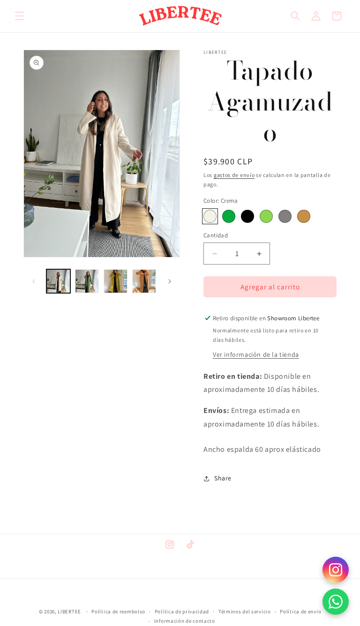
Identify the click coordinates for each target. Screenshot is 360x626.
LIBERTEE (69, 611)
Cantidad (215, 235)
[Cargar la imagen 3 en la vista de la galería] (116, 281)
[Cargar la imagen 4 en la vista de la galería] (144, 281)
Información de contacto (184, 621)
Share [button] (223, 478)
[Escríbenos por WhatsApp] (335, 602)
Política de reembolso (118, 611)
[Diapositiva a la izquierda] (33, 281)
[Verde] (228, 216)
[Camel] (303, 216)
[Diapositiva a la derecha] (169, 281)
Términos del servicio (244, 611)
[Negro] (247, 216)
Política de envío (300, 611)
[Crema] (210, 216)
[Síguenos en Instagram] (335, 570)
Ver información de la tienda (256, 354)
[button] (19, 16)
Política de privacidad (182, 611)
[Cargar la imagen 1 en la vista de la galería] (58, 281)
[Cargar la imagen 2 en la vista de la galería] (87, 281)
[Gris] (285, 216)
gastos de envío (234, 174)
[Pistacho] (266, 216)
